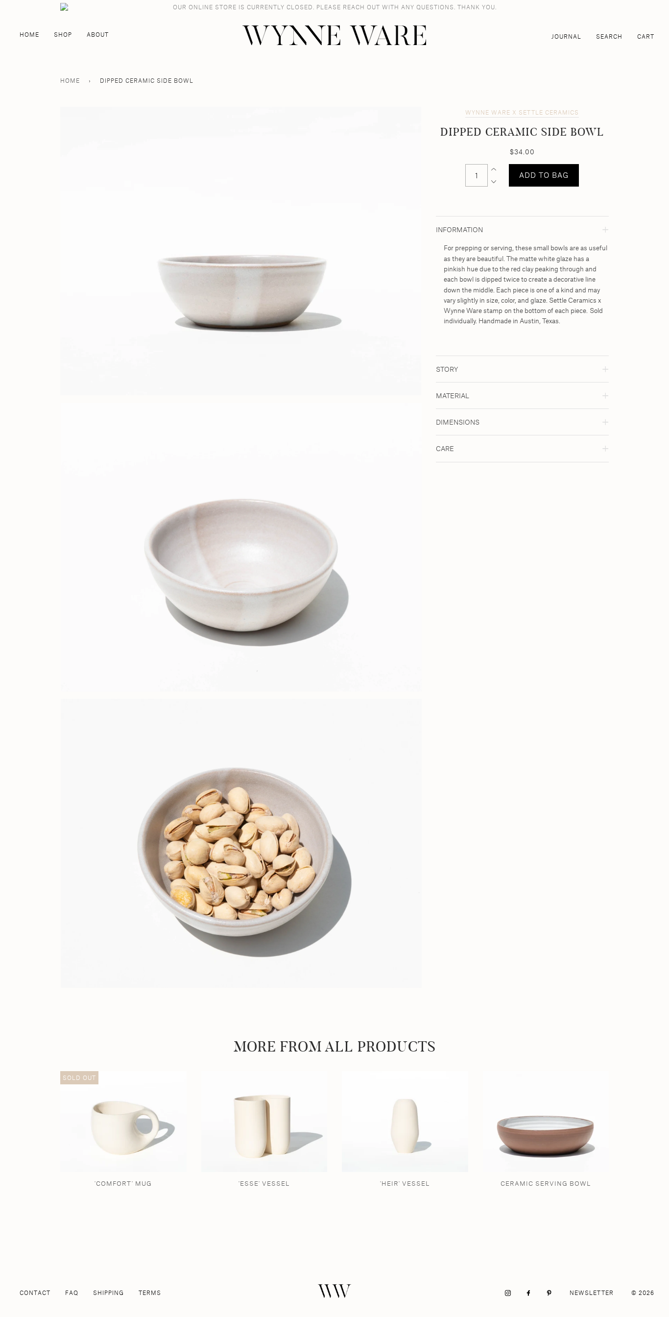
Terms (150, 1293)
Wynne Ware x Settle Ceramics (522, 112)
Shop (63, 34)
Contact (35, 1293)
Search (609, 36)
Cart (645, 36)
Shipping (108, 1293)
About (98, 34)
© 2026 (642, 1293)
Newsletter (592, 1293)
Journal (566, 36)
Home (29, 34)
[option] (240, 251)
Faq (71, 1293)
